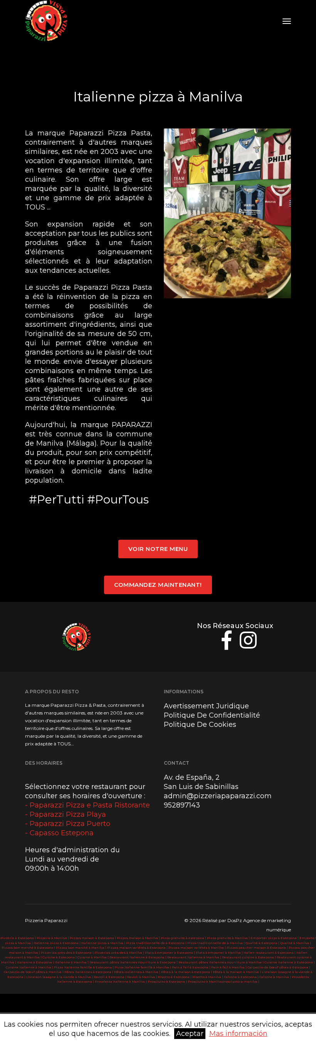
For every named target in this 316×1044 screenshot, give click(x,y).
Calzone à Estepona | (241, 977)
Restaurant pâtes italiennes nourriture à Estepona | (133, 962)
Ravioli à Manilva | (142, 977)
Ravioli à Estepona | (110, 977)
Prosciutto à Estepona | (168, 981)
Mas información (238, 1033)
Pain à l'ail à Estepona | (191, 967)
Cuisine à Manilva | (93, 957)
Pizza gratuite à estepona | (184, 938)
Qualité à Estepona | (262, 943)
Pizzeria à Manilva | (53, 938)
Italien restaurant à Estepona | (270, 952)
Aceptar (189, 1033)
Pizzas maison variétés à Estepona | (137, 947)
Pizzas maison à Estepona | (93, 938)
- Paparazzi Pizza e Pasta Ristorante (87, 805)
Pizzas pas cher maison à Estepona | (258, 947)
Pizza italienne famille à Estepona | (84, 967)
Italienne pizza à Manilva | (103, 943)
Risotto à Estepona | (175, 977)
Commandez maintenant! (158, 584)
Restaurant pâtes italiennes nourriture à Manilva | (221, 962)
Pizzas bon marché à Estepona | (29, 947)
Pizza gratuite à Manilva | (228, 938)
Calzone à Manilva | (275, 977)
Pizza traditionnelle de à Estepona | (156, 943)
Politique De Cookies (200, 724)
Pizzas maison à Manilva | (139, 938)
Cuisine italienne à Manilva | (30, 967)
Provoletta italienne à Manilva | (121, 981)
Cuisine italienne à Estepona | (289, 962)
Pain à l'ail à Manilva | (229, 967)
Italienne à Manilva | (72, 962)
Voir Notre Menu (158, 548)
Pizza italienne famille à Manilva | (143, 967)
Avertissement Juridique (206, 706)
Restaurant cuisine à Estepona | (249, 957)
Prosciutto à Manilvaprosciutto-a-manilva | (223, 981)
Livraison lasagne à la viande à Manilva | (60, 977)
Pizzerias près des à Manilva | (119, 952)
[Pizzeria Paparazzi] (47, 21)
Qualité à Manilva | (295, 943)
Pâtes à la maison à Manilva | (237, 972)
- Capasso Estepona (59, 833)
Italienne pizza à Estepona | (57, 943)
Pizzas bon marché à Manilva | (81, 947)
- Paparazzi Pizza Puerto (67, 823)
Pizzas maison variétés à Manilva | (197, 947)
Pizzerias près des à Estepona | (67, 952)
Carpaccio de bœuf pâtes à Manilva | (34, 972)
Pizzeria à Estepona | (18, 938)
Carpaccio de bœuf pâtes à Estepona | (278, 967)
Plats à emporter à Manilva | (220, 952)
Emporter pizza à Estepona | (274, 938)
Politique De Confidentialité (212, 715)
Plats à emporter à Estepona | (170, 952)
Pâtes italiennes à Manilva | (137, 972)
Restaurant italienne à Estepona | (138, 957)
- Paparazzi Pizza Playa (65, 814)
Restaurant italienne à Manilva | (194, 957)
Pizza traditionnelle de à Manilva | (216, 943)
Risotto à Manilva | (208, 977)
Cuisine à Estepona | (59, 957)
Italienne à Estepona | (36, 962)
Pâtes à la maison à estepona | (187, 972)
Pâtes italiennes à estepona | (89, 972)
